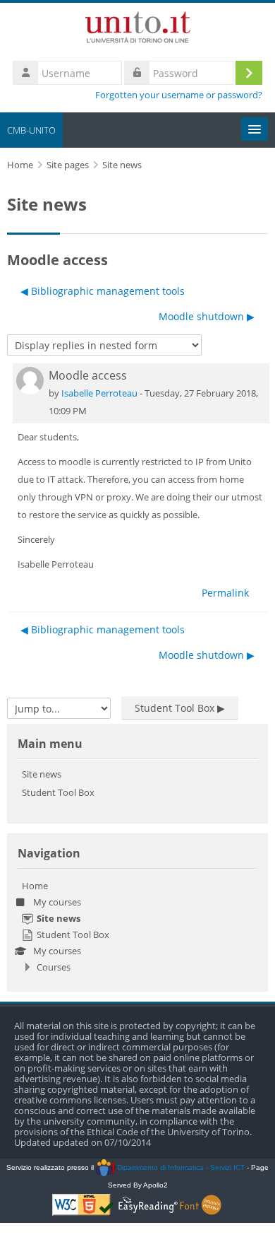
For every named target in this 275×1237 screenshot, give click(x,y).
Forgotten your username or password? (178, 95)
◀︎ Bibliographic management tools (102, 291)
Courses (54, 967)
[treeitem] (137, 926)
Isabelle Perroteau (99, 393)
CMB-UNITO (31, 130)
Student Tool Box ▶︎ (180, 708)
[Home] (137, 29)
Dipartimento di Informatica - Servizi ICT (179, 1167)
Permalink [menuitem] (225, 592)
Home (35, 885)
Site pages (68, 165)
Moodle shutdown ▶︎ (207, 316)
